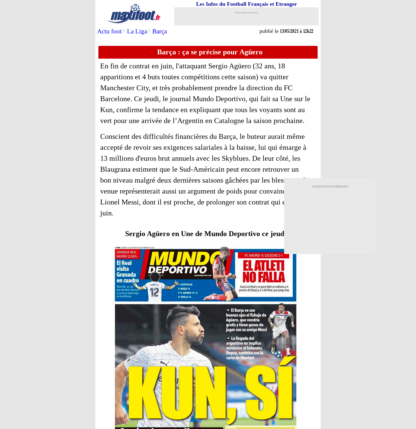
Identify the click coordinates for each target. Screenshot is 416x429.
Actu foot (109, 31)
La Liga (137, 31)
